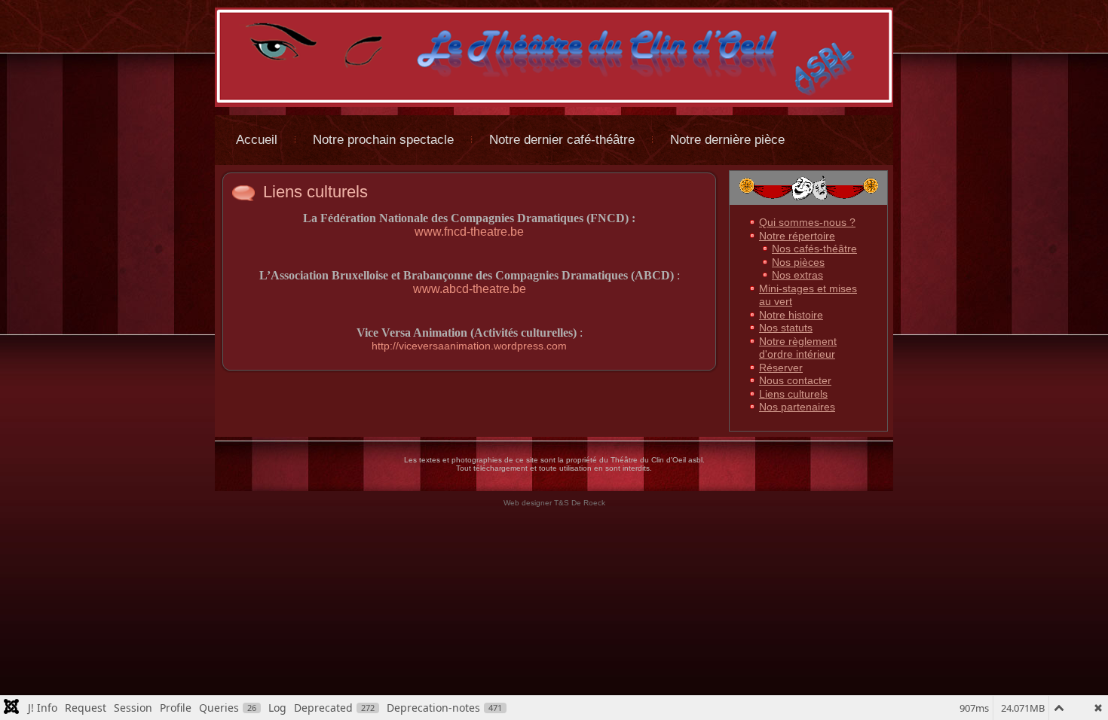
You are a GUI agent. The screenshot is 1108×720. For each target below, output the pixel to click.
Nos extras (797, 275)
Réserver (781, 368)
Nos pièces (798, 262)
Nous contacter (795, 380)
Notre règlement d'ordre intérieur (798, 348)
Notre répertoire (797, 236)
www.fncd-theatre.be (469, 231)
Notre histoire (791, 315)
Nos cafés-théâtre (814, 249)
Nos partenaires (797, 407)
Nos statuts (786, 328)
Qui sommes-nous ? (807, 222)
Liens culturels (315, 191)
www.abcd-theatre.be (469, 288)
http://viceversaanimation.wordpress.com (469, 346)
